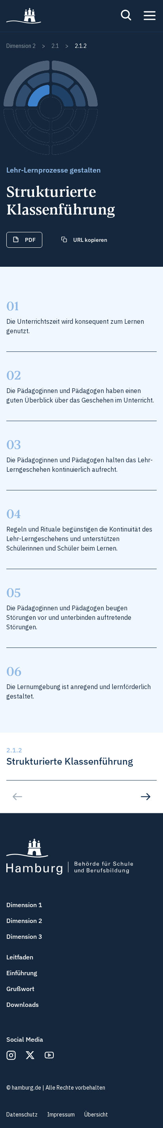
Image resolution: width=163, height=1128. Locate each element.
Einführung (21, 973)
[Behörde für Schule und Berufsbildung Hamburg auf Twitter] (30, 1055)
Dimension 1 (24, 905)
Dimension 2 (24, 921)
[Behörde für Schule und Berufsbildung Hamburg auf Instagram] (11, 1055)
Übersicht (96, 1114)
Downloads (22, 1004)
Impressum (61, 1114)
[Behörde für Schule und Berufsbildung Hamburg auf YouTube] (49, 1055)
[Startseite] (23, 16)
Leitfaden (19, 957)
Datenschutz (22, 1114)
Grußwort (20, 989)
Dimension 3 (24, 936)
